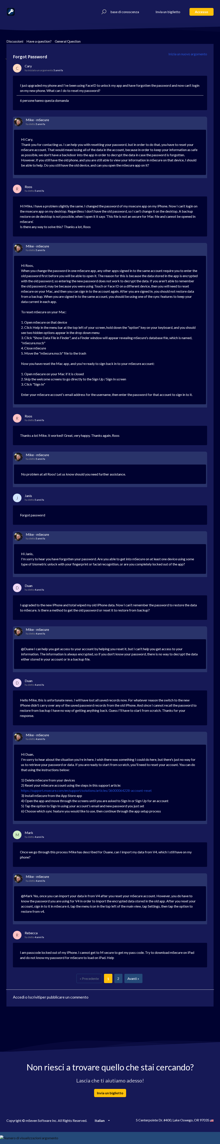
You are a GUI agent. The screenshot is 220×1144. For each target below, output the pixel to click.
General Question (68, 41)
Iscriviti (34, 997)
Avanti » (133, 978)
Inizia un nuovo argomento (187, 54)
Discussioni (14, 41)
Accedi (18, 997)
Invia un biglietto (168, 12)
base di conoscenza (124, 12)
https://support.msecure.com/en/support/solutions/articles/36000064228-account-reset (86, 790)
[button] (103, 12)
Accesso (201, 12)
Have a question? (39, 41)
